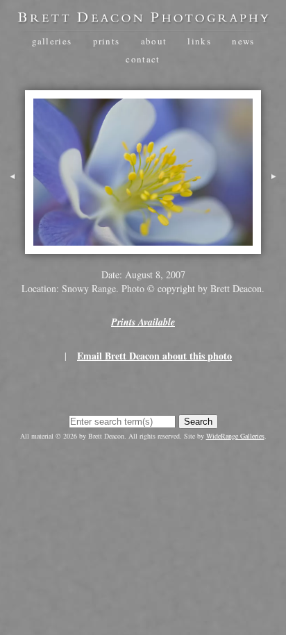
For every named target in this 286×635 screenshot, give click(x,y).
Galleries (52, 41)
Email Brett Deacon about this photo (154, 355)
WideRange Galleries (235, 436)
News (243, 41)
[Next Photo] (273, 194)
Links (199, 41)
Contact (143, 59)
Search (198, 421)
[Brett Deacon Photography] (143, 18)
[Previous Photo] (12, 194)
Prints (106, 41)
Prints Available (143, 322)
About (154, 41)
